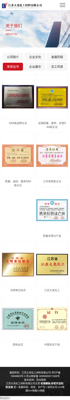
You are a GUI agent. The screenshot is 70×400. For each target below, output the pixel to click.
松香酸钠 (45, 383)
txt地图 (41, 390)
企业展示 (35, 66)
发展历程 (57, 57)
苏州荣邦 (41, 379)
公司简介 (13, 57)
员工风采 (57, 66)
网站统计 (5, 398)
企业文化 (35, 57)
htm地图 (32, 390)
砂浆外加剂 (57, 383)
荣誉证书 (13, 66)
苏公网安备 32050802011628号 (43, 376)
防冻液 (9, 387)
